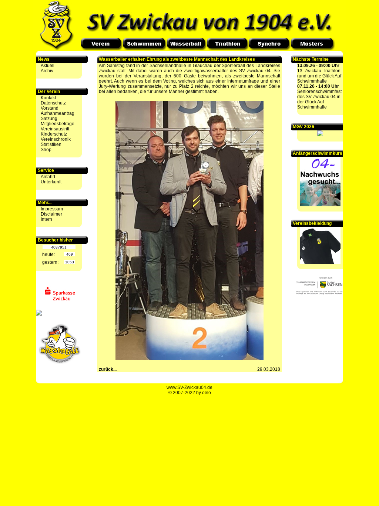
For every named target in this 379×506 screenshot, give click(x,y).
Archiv (47, 70)
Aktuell (47, 65)
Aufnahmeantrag (57, 113)
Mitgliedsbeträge (57, 123)
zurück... (108, 369)
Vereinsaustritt (55, 129)
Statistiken (51, 144)
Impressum (52, 209)
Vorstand (49, 108)
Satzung (49, 118)
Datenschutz (53, 103)
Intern (46, 219)
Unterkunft (51, 181)
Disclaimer (51, 214)
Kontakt (48, 97)
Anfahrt (48, 176)
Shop (46, 149)
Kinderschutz (54, 134)
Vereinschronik (56, 139)
